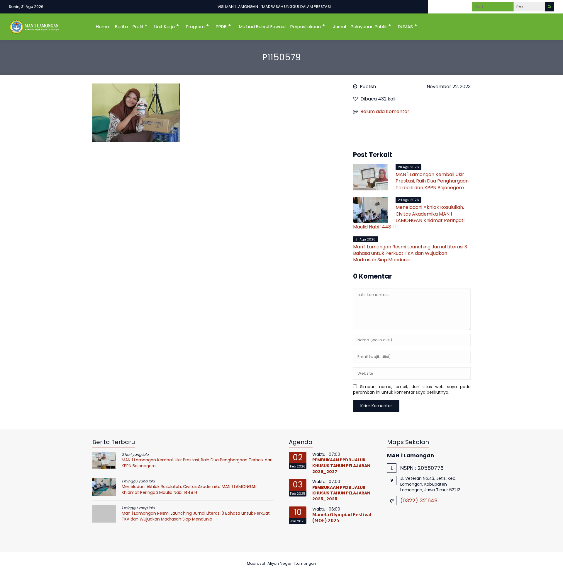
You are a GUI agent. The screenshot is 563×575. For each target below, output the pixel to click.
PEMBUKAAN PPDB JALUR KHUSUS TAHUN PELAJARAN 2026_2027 (341, 465)
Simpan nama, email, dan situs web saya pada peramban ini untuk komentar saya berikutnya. (412, 389)
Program (195, 26)
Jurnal (339, 26)
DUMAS (405, 26)
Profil (138, 26)
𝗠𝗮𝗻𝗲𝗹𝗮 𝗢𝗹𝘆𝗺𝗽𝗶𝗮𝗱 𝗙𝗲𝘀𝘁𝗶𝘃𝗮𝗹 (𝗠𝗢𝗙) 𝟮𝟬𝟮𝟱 (341, 517)
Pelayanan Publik (369, 26)
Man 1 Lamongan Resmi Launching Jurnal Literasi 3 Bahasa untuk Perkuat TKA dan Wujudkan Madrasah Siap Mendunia (410, 253)
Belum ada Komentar (384, 111)
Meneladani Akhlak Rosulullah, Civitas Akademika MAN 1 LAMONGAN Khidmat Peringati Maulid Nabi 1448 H (408, 217)
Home (102, 26)
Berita (121, 26)
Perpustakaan (305, 26)
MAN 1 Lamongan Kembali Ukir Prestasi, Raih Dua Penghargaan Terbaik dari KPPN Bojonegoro (432, 181)
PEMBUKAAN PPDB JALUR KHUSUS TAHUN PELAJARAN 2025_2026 (341, 493)
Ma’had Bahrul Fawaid (262, 26)
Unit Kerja (164, 26)
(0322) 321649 (418, 500)
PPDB (221, 26)
